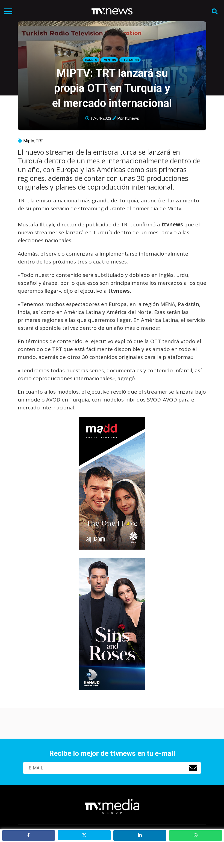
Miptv (28, 140)
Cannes (91, 60)
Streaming (130, 60)
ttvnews (132, 118)
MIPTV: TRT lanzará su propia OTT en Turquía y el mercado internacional (112, 88)
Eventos (109, 60)
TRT (39, 140)
